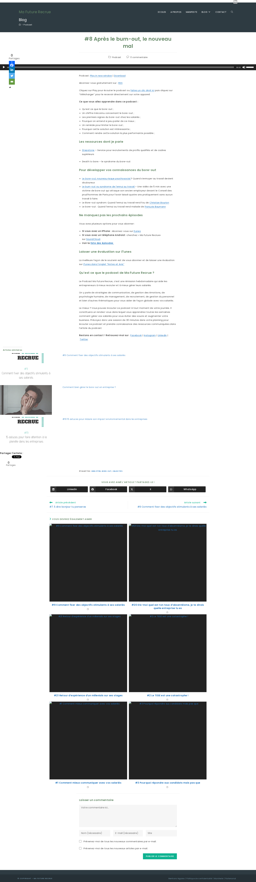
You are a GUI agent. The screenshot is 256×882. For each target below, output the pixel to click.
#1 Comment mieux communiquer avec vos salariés (88, 782)
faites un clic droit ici (143, 90)
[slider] (250, 67)
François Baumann (155, 206)
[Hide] (10, 87)
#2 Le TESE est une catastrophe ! (168, 695)
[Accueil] (20, 24)
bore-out (90, 178)
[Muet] (243, 67)
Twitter (84, 339)
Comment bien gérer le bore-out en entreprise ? (89, 387)
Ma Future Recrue (35, 12)
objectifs (118, 471)
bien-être (96, 471)
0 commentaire (139, 57)
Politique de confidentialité (199, 878)
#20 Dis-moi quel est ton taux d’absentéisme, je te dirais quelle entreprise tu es (168, 606)
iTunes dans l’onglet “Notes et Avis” (103, 264)
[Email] (12, 82)
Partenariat (230, 878)
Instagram (150, 335)
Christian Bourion (159, 202)
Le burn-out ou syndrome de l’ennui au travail (108, 186)
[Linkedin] (12, 70)
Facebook (136, 335)
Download (119, 75)
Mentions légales (176, 878)
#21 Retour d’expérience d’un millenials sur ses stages (88, 695)
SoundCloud (93, 239)
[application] (128, 67)
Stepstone (88, 150)
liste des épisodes (102, 243)
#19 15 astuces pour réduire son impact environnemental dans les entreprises (105, 419)
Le (83, 178)
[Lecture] (3, 67)
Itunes (137, 231)
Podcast (28, 24)
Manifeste (218, 878)
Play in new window (101, 75)
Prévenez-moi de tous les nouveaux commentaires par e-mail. (120, 841)
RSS (120, 82)
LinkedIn (162, 335)
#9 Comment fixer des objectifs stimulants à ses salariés (94, 355)
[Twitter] (12, 76)
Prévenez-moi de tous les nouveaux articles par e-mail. (116, 848)
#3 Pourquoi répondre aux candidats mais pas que (167, 782)
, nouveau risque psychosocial (113, 178)
